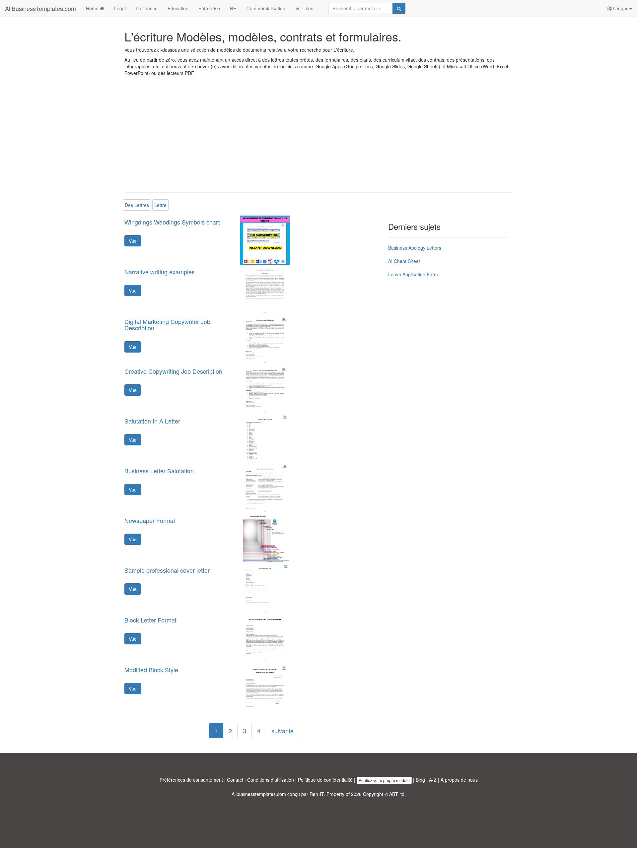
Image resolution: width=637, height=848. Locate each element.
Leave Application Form (413, 274)
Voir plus (304, 8)
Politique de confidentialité (325, 779)
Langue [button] (620, 8)
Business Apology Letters (414, 247)
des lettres (137, 205)
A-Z (433, 779)
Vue (133, 240)
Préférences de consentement (191, 779)
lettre (160, 205)
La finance (147, 8)
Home (93, 8)
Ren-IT (317, 794)
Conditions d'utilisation (270, 779)
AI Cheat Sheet (404, 261)
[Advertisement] (318, 139)
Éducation (178, 8)
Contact (235, 779)
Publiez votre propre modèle (384, 780)
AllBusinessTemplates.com (40, 8)
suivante (282, 730)
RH (233, 8)
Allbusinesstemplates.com (259, 794)
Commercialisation (266, 8)
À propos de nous (459, 779)
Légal (120, 8)
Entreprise (209, 8)
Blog (420, 779)
